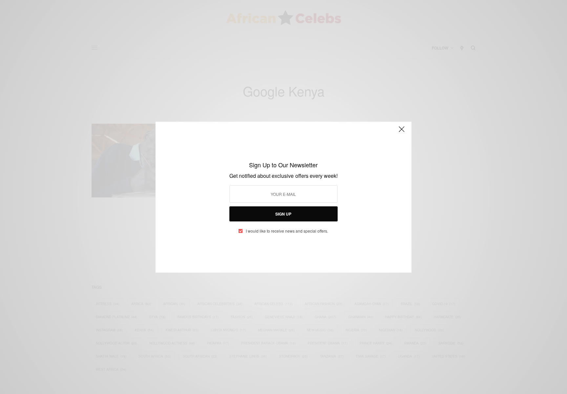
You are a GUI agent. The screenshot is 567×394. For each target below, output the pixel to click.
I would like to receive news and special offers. (287, 231)
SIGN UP (283, 214)
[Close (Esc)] (401, 132)
